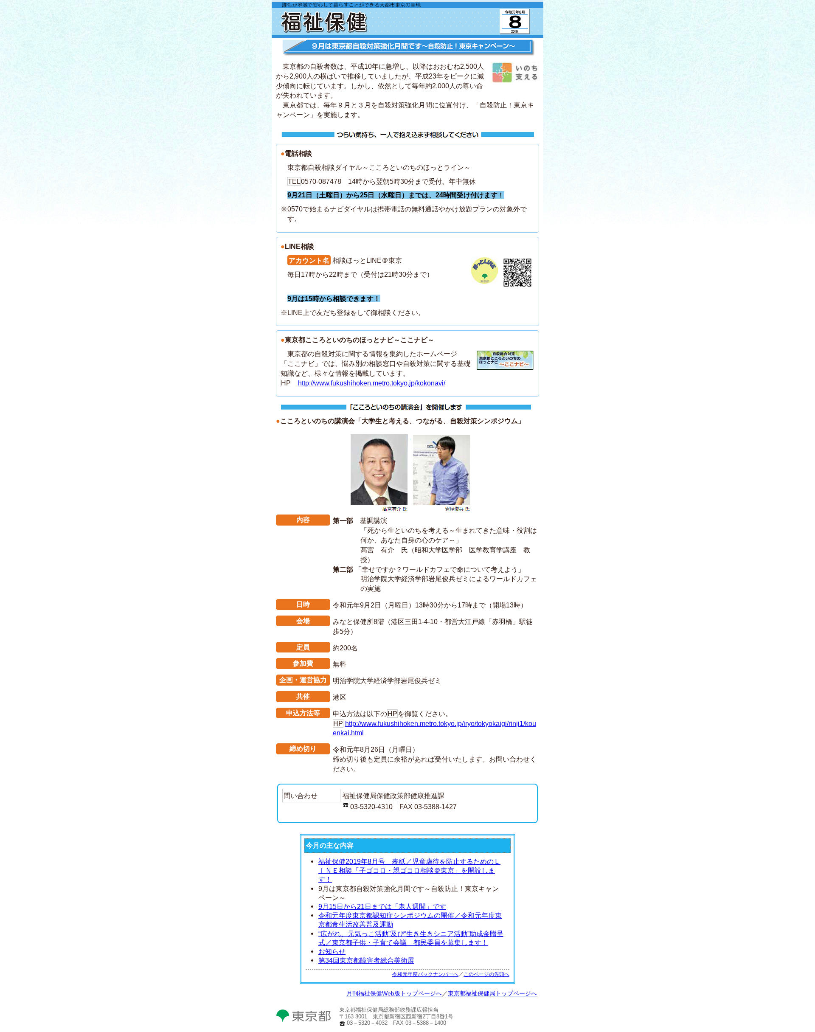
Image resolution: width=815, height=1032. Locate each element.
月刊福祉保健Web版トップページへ (394, 993)
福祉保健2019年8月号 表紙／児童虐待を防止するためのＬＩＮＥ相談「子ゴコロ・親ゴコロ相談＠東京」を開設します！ (409, 870)
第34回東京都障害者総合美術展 (366, 960)
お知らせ (332, 951)
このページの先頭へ (486, 974)
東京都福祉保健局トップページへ (492, 993)
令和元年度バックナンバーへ (425, 974)
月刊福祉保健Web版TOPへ (365, 34)
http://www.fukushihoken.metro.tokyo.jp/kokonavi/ (371, 383)
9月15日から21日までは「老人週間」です (382, 906)
